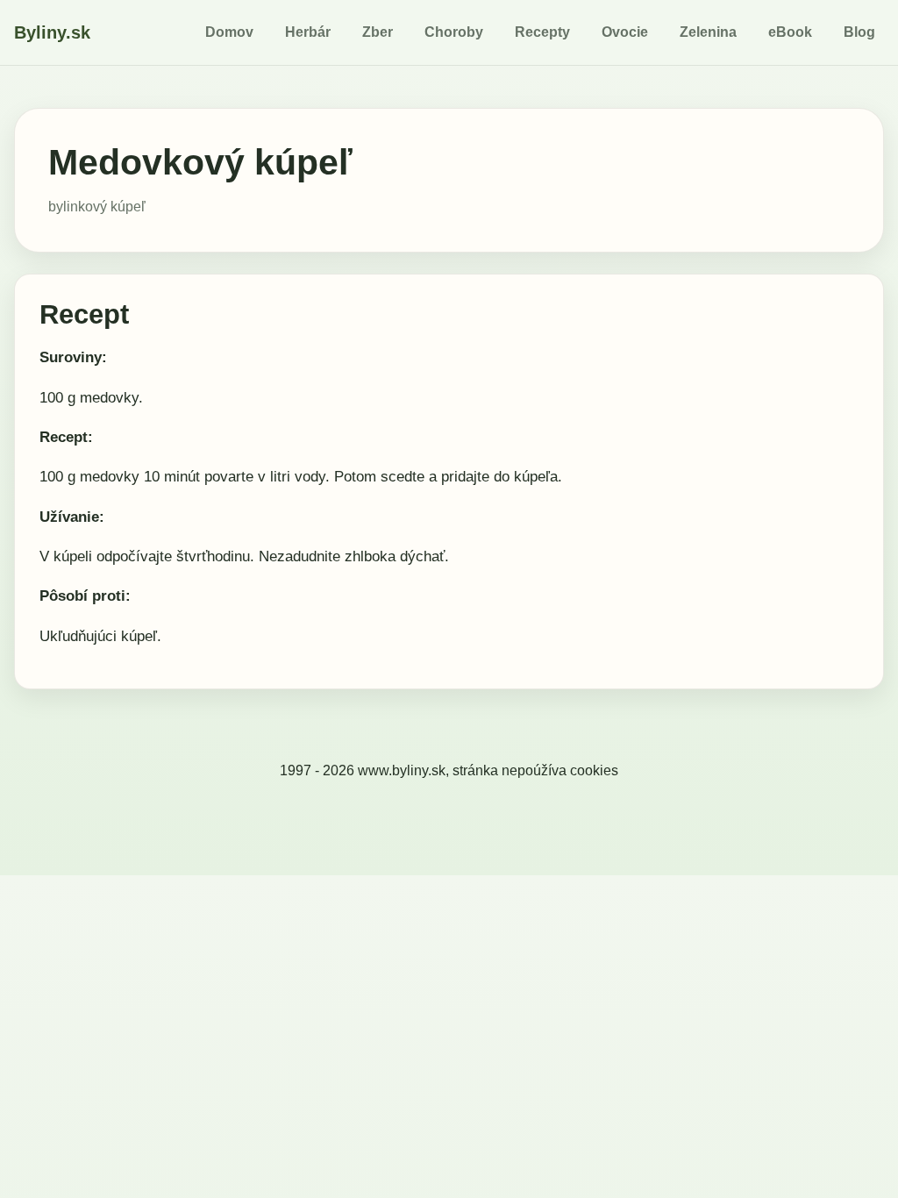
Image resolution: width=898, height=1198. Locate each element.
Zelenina (708, 32)
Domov (229, 32)
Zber (377, 32)
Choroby (453, 32)
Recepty (542, 32)
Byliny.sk (52, 32)
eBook (790, 32)
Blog (859, 32)
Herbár (308, 32)
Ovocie (625, 32)
